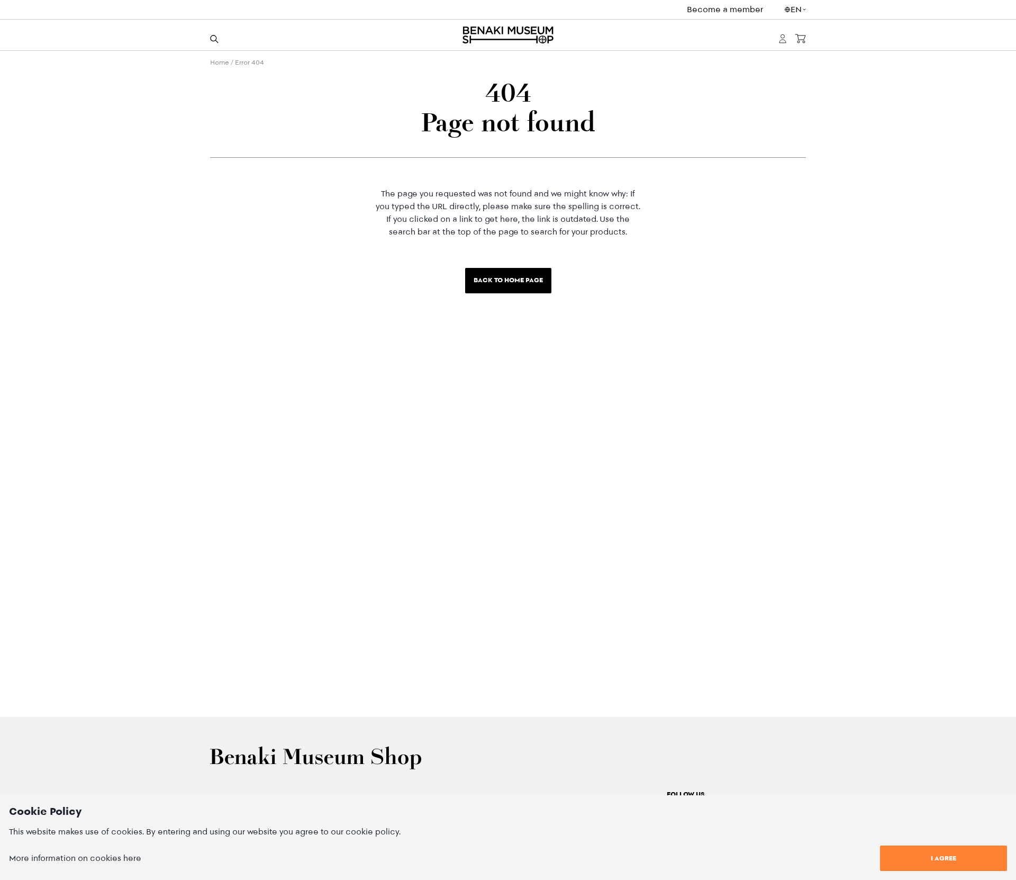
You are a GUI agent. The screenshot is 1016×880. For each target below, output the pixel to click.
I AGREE (943, 858)
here (132, 858)
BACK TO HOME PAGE (508, 279)
